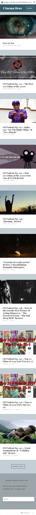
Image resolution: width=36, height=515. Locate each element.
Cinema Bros (12, 8)
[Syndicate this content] (3, 480)
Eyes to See (8, 43)
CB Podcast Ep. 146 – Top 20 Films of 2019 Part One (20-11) (17, 405)
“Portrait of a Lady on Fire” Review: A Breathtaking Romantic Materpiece (17, 265)
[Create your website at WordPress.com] (18, 2)
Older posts (18, 466)
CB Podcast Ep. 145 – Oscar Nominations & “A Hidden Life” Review (16, 450)
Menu (29, 8)
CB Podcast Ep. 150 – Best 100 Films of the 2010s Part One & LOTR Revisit (17, 175)
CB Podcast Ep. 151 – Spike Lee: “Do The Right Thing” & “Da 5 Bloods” (17, 130)
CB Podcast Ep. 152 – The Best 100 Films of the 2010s (18, 85)
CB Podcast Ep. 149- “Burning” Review (13, 220)
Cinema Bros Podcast (16, 480)
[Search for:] (18, 499)
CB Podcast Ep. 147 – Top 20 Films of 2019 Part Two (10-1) (18, 360)
